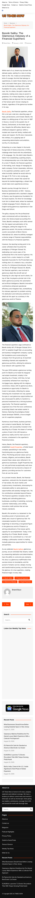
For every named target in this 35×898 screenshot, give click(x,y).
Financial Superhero (22, 578)
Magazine (5, 827)
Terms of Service (13, 2)
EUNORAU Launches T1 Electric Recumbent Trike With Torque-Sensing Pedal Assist (16, 757)
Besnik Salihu (6, 111)
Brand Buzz (7, 43)
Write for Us (5, 7)
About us (4, 2)
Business (29, 43)
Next (27, 604)
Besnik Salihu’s (18, 549)
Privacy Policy (24, 2)
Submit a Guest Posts (25, 5)
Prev (7, 604)
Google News (6, 5)
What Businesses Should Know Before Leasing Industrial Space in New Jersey (16, 726)
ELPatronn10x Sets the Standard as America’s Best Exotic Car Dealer (15, 747)
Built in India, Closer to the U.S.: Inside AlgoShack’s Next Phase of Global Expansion (16, 769)
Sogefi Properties (16, 447)
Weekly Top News (8, 848)
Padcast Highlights (8, 832)
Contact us (14, 5)
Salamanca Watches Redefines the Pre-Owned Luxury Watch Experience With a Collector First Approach (16, 736)
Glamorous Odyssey (10, 581)
